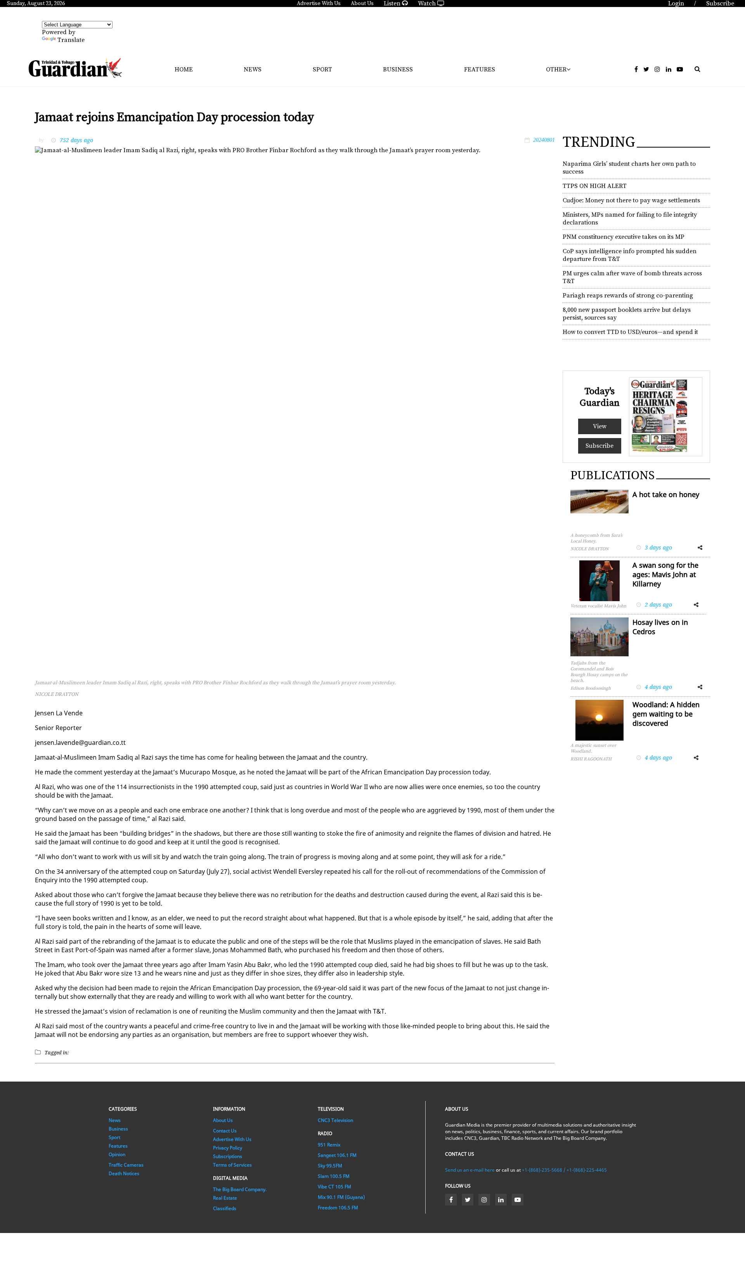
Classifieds (224, 1208)
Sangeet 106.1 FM (337, 1155)
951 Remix (329, 1144)
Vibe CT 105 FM (334, 1186)
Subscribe (599, 446)
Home (184, 69)
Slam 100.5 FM (334, 1176)
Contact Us (225, 1130)
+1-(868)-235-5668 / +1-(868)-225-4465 (564, 1170)
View (599, 426)
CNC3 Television (335, 1120)
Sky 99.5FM (330, 1165)
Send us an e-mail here (470, 1170)
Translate (71, 40)
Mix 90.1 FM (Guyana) (341, 1197)
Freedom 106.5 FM (338, 1207)
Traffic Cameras (126, 1165)
